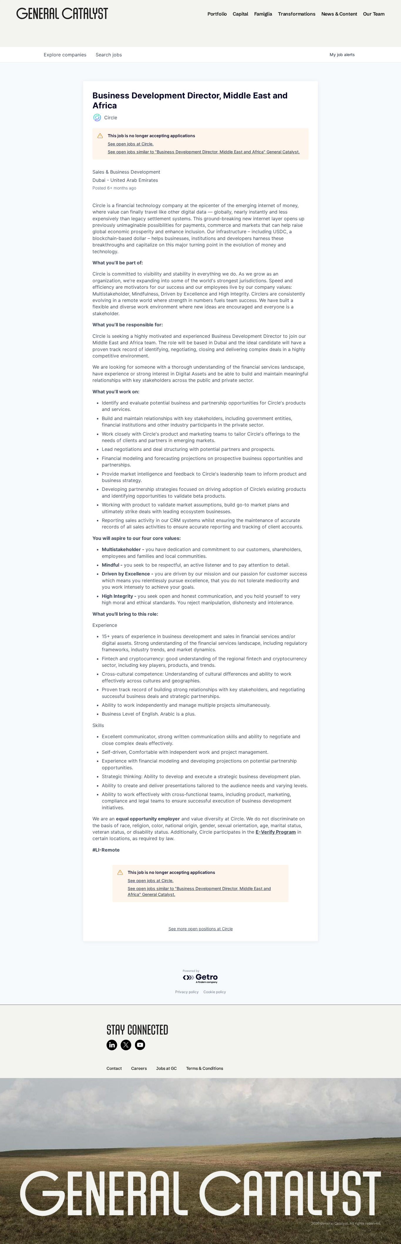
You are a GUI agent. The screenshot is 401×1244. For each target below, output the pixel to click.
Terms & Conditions (204, 1068)
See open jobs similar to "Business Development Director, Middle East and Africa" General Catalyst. (204, 151)
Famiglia (263, 14)
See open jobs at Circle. (131, 143)
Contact (114, 1068)
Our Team (374, 14)
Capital (240, 14)
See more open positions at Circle (201, 928)
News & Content (339, 14)
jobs (109, 55)
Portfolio (217, 14)
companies (65, 55)
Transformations (297, 14)
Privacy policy (187, 992)
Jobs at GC (166, 1068)
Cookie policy (214, 992)
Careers (139, 1068)
